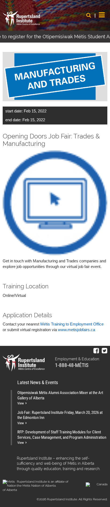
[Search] (88, 15)
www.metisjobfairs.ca (76, 329)
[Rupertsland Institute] (21, 19)
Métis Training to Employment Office (72, 324)
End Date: (13, 120)
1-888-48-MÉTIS (71, 364)
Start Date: (14, 111)
